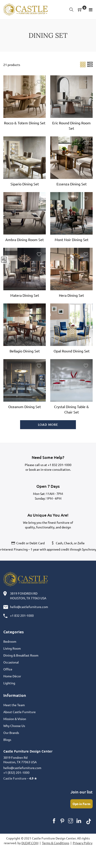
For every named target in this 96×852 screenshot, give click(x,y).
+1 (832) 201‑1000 (16, 772)
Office (7, 669)
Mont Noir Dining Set (71, 239)
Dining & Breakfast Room (20, 655)
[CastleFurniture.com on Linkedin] (78, 821)
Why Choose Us (14, 726)
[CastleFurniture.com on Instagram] (70, 821)
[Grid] (83, 64)
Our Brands (11, 733)
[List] (90, 64)
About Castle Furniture (19, 712)
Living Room (12, 648)
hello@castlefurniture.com (29, 607)
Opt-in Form (81, 804)
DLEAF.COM (29, 843)
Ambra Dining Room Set (24, 239)
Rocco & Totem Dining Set (24, 123)
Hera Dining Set (71, 295)
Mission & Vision (14, 719)
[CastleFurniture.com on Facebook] (54, 821)
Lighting (9, 683)
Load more (48, 424)
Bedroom (9, 641)
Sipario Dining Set (24, 184)
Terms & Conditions (55, 843)
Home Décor (12, 676)
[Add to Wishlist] (39, 82)
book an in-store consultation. (50, 469)
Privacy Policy (82, 843)
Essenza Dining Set (71, 184)
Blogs (7, 740)
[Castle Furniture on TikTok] (89, 821)
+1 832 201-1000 (59, 465)
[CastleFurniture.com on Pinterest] (62, 821)
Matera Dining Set (24, 295)
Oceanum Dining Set (24, 406)
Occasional (11, 662)
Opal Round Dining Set (72, 351)
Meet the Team (14, 705)
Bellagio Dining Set (25, 351)
